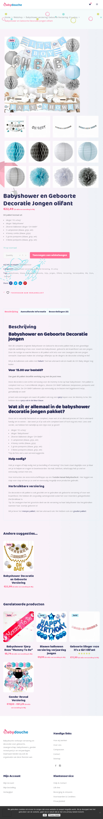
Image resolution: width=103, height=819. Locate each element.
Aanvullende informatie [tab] (33, 311)
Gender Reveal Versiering (18, 699)
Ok (45, 815)
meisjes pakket (28, 511)
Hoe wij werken (60, 740)
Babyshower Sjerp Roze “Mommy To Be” (18, 648)
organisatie (8, 757)
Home (7, 17)
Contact (56, 754)
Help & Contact (60, 783)
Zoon (91, 273)
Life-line (56, 787)
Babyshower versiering (37, 17)
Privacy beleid (54, 815)
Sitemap (56, 758)
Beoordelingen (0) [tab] (58, 311)
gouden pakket (79, 511)
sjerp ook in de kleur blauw (31, 400)
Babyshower (13, 273)
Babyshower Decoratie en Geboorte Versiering (18, 579)
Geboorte (39, 273)
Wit (86, 273)
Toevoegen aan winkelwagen (49, 255)
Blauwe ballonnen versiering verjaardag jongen (51, 650)
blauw (22, 273)
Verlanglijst (8, 792)
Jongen (52, 273)
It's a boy (73, 17)
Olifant (59, 273)
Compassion (58, 749)
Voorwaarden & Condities (64, 796)
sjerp (60, 397)
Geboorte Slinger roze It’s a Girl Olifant (84, 648)
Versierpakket (78, 273)
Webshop (18, 17)
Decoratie (30, 273)
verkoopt (18, 740)
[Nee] (100, 812)
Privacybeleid (59, 801)
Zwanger (7, 276)
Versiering (67, 273)
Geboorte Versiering (58, 17)
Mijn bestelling (9, 787)
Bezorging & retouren (62, 792)
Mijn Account (8, 783)
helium (41, 361)
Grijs (46, 273)
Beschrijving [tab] (11, 311)
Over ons (57, 745)
